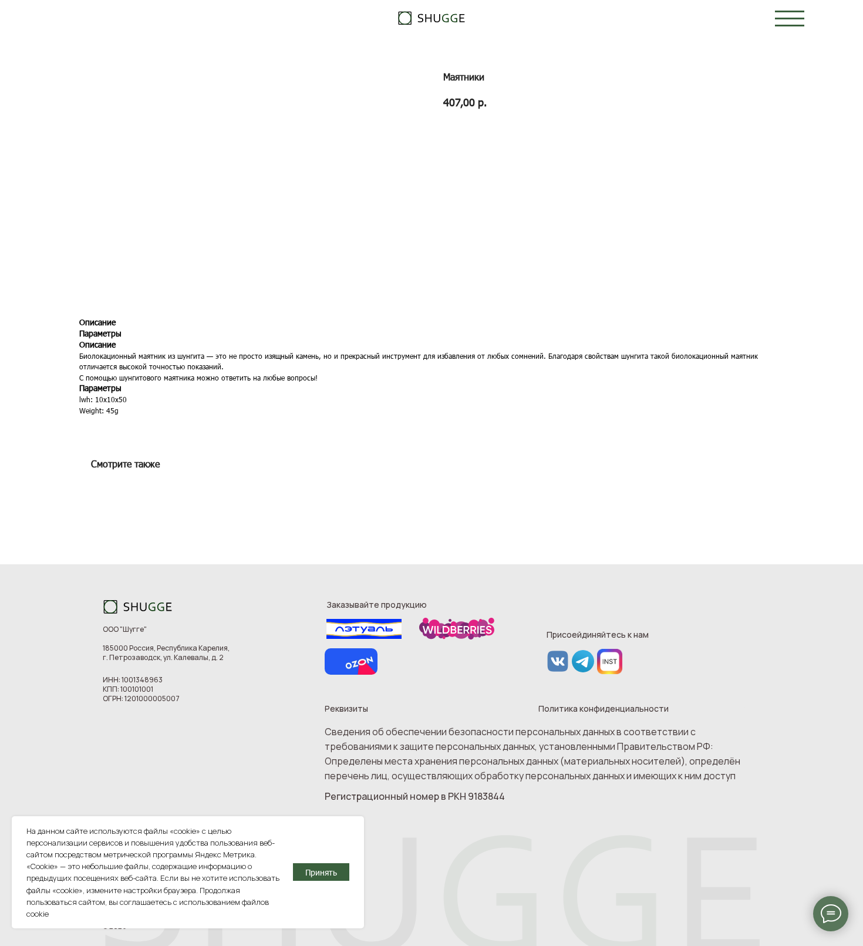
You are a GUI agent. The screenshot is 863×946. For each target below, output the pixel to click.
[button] (789, 18)
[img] (431, 18)
